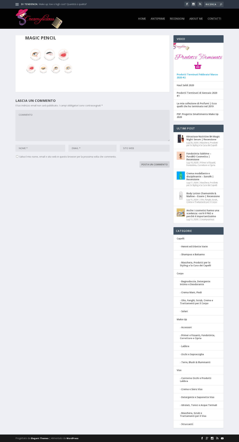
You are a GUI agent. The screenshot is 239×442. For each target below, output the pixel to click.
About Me (196, 18)
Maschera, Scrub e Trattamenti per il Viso (193, 414)
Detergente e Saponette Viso (197, 397)
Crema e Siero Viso (191, 389)
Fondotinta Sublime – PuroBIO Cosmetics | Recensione (198, 156)
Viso (179, 370)
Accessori (186, 327)
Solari (184, 311)
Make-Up (182, 319)
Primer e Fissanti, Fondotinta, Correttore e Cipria (201, 164)
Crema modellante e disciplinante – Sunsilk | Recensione (200, 176)
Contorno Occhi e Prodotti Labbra (195, 380)
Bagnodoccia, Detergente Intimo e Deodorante (195, 283)
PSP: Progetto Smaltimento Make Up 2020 (198, 116)
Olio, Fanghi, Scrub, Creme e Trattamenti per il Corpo (202, 201)
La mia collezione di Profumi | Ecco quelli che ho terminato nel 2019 (197, 105)
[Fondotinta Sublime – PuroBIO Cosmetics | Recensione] (181, 156)
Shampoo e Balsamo (193, 254)
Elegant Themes (39, 438)
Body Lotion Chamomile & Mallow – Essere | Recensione (203, 195)
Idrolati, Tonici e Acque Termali (199, 405)
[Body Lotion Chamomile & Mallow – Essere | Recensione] (181, 195)
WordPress (72, 438)
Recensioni (177, 18)
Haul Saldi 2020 (185, 85)
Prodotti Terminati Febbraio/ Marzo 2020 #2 (197, 76)
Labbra (185, 346)
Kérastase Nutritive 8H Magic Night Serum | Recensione (203, 138)
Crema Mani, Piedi (191, 292)
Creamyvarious (207, 219)
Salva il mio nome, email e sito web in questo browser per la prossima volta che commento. (67, 156)
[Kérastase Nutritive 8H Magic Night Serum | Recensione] (181, 139)
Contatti (214, 18)
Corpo (180, 273)
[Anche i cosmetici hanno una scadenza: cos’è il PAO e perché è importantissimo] (181, 212)
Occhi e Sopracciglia (192, 354)
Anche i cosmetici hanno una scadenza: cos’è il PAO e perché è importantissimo (202, 213)
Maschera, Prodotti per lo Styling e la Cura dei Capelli (202, 144)
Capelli (180, 238)
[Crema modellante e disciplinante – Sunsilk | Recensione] (181, 175)
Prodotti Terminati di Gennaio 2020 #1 (197, 94)
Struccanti (187, 424)
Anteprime (158, 18)
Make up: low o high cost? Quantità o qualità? (63, 4)
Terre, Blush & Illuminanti (195, 362)
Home (142, 18)
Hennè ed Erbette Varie (194, 246)
